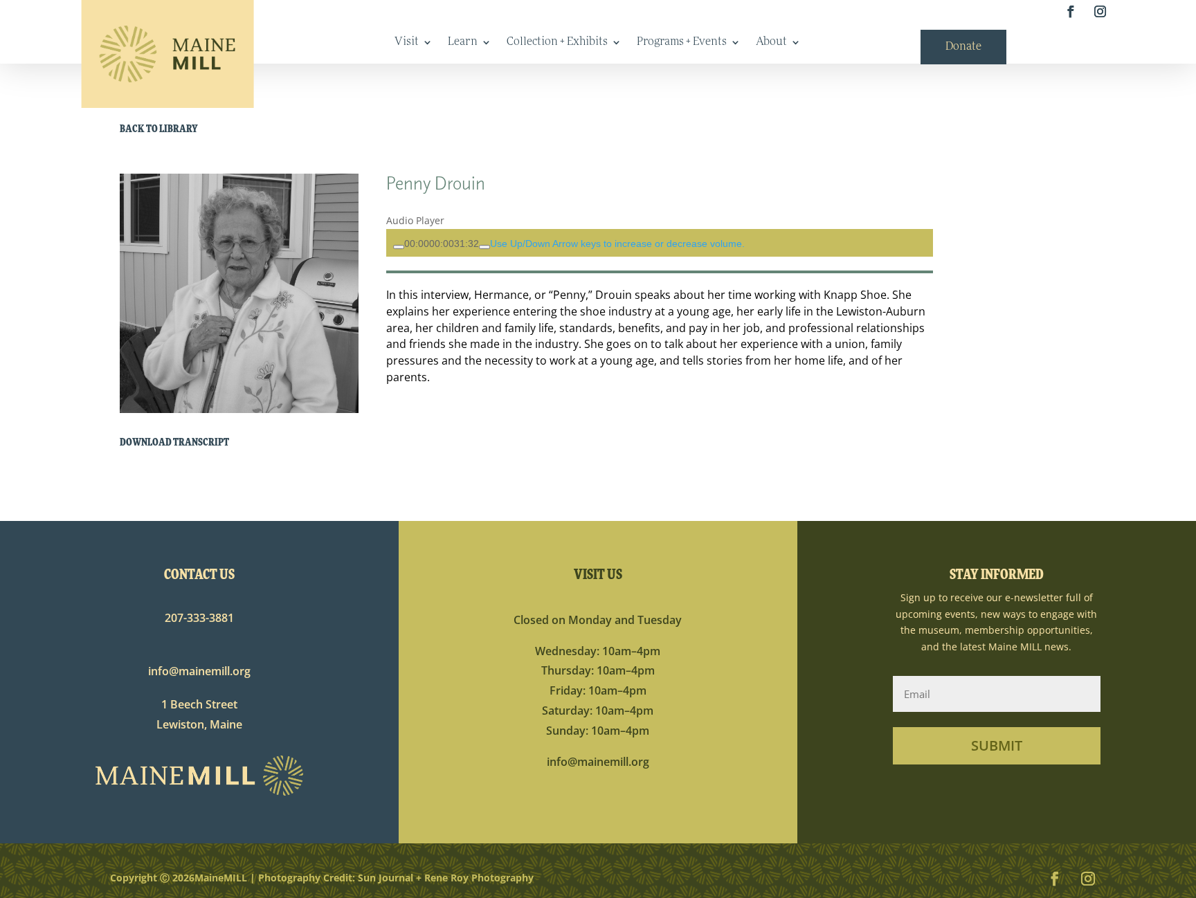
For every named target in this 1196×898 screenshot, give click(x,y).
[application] (659, 243)
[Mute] (484, 247)
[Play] (398, 247)
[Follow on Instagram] (1100, 12)
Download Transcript (174, 443)
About (771, 42)
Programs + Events (682, 42)
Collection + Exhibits (557, 42)
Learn (463, 42)
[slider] (441, 243)
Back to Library (159, 130)
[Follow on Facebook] (1070, 12)
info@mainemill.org (199, 671)
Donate (963, 47)
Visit (407, 42)
